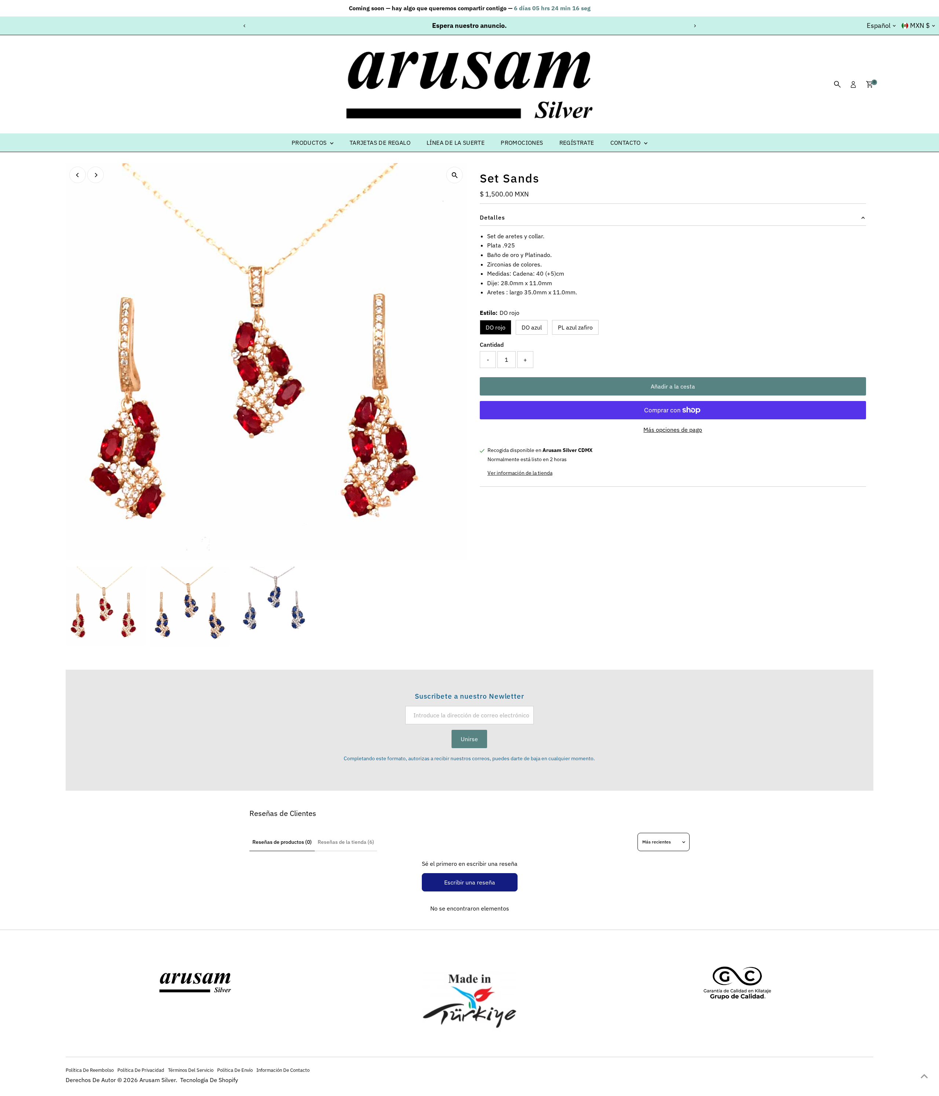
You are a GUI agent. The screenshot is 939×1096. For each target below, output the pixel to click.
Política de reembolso (90, 1070)
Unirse (469, 739)
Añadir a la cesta (673, 386)
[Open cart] (869, 84)
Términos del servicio (190, 1070)
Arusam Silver (157, 1080)
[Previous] (244, 26)
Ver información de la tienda (519, 472)
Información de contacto (283, 1070)
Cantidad (492, 344)
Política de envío (235, 1070)
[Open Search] (837, 84)
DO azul (532, 327)
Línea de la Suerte (456, 142)
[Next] (694, 26)
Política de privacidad (140, 1070)
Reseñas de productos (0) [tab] (282, 842)
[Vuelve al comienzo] (924, 1076)
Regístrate (576, 142)
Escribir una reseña (469, 882)
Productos (310, 142)
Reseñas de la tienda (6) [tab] (346, 842)
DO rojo (495, 327)
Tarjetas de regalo (380, 142)
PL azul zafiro (575, 327)
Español (879, 25)
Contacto (626, 142)
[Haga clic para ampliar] (454, 175)
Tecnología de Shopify (209, 1080)
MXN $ (920, 25)
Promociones (522, 142)
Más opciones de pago (672, 429)
